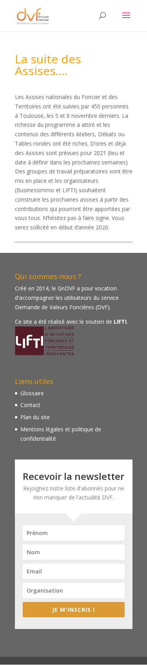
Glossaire (32, 393)
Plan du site (35, 417)
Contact (30, 405)
